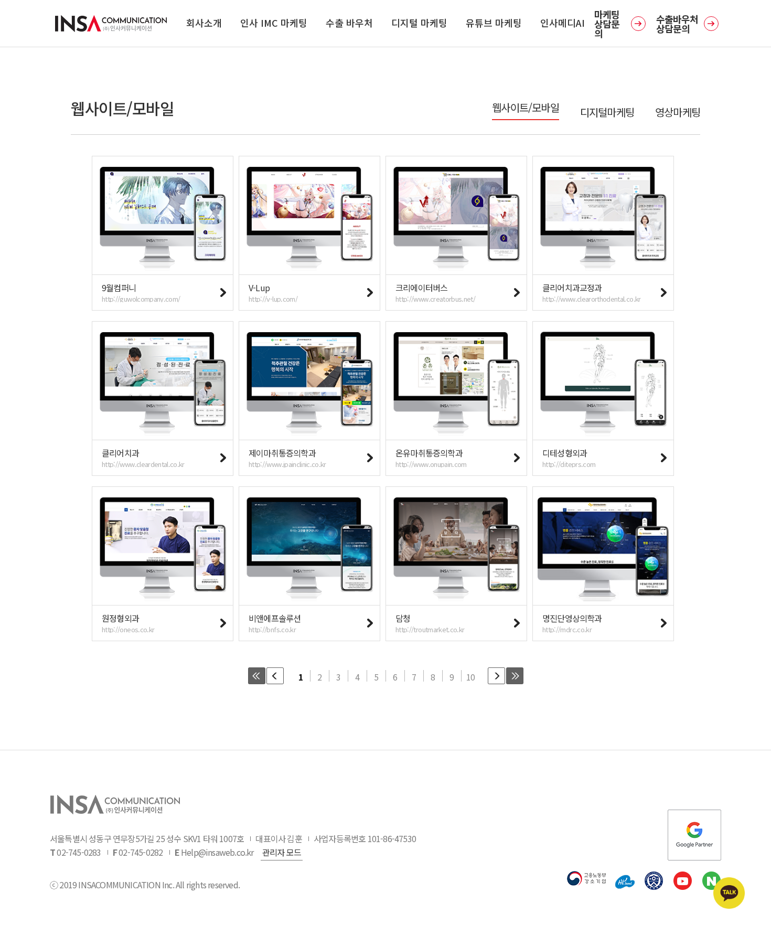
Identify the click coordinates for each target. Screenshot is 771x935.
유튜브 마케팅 (494, 22)
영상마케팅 (677, 112)
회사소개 (204, 22)
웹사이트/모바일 (525, 107)
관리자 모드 (281, 852)
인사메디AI (562, 22)
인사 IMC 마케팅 (273, 22)
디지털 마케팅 (419, 22)
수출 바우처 (349, 22)
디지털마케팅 (607, 112)
